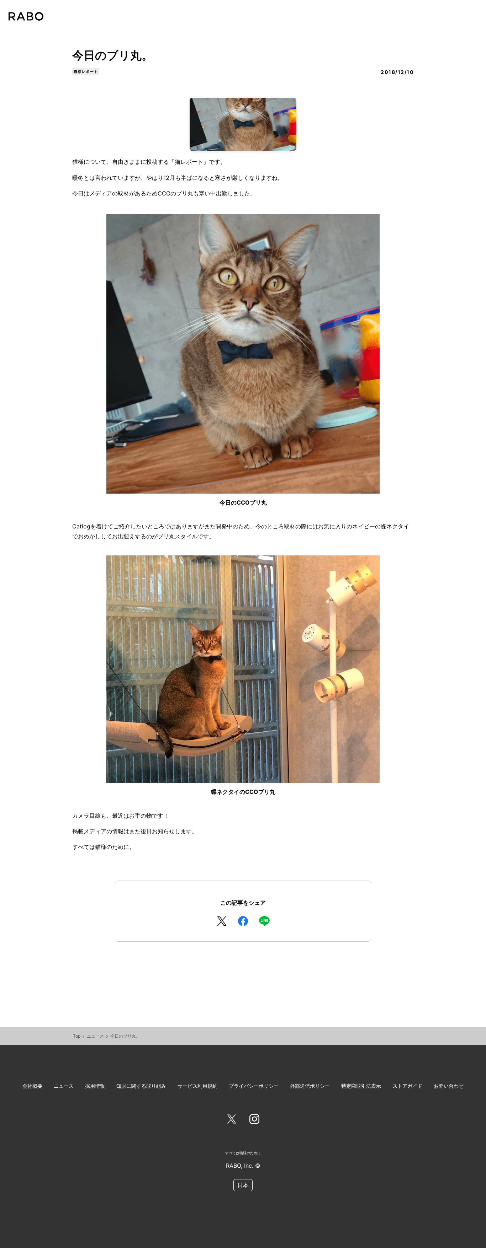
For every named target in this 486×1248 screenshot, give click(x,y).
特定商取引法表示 (361, 1086)
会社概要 (32, 1086)
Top (76, 1036)
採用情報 (95, 1086)
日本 (243, 1185)
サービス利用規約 (197, 1086)
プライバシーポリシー (254, 1086)
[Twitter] (231, 1120)
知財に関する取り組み (141, 1086)
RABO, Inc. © (243, 1165)
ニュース (95, 1036)
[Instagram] (254, 1120)
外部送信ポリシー (310, 1086)
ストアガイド (407, 1086)
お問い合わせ (449, 1086)
